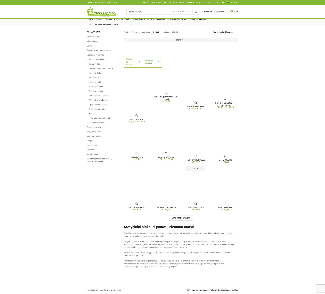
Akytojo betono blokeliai (100, 118)
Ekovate (90, 46)
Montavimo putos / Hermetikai (101, 68)
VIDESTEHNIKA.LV (112, 290)
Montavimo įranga (94, 136)
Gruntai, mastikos (96, 91)
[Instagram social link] (220, 2)
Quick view (137, 115)
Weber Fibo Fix (137, 157)
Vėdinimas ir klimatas (95, 55)
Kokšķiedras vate (93, 37)
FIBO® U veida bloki (195, 107)
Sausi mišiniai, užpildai (98, 109)
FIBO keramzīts (136, 119)
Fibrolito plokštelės (96, 87)
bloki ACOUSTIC (225, 160)
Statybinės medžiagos (96, 59)
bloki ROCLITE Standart (166, 208)
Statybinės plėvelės (94, 127)
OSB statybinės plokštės (98, 100)
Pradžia (127, 32)
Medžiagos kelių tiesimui (98, 96)
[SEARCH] (196, 12)
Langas (90, 141)
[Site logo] (101, 12)
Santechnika (92, 145)
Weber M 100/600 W (166, 157)
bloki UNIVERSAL (225, 208)
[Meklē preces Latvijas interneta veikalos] (204, 290)
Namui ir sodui (92, 154)
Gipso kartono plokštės (98, 105)
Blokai (91, 114)
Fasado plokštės (95, 73)
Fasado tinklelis (95, 82)
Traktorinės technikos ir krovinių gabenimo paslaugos (99, 160)
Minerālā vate (92, 41)
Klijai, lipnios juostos (94, 132)
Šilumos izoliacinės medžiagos (99, 50)
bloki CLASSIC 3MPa (196, 208)
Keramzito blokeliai (98, 123)
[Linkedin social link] (223, 2)
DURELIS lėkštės (95, 64)
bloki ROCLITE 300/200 (136, 208)
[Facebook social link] (217, 2)
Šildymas (90, 150)
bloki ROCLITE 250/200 (195, 160)
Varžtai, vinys (94, 77)
